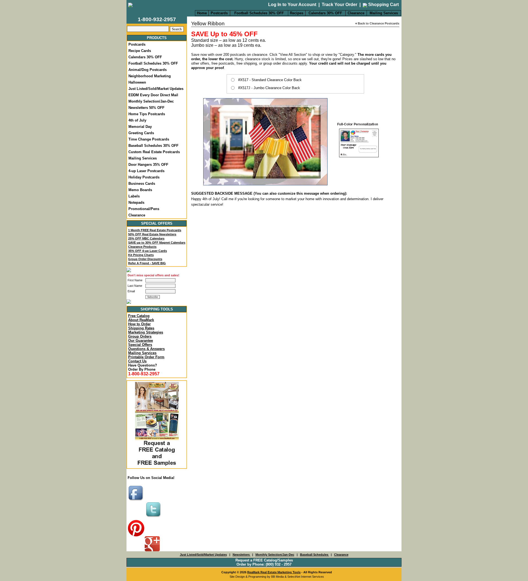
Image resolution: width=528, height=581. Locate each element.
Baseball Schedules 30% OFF (153, 146)
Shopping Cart (383, 4)
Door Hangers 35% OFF (148, 165)
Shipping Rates (141, 328)
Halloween (137, 82)
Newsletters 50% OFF (146, 108)
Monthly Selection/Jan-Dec (151, 101)
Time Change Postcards (148, 139)
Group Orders (140, 336)
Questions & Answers (146, 349)
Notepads (136, 202)
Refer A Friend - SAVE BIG (147, 263)
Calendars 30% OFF (325, 13)
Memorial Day (140, 127)
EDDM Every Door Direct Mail (153, 95)
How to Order (139, 324)
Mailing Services (384, 13)
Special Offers (140, 345)
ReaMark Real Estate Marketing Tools (274, 572)
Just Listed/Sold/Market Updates (155, 89)
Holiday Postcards (144, 177)
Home (202, 13)
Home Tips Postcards (146, 114)
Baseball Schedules (314, 554)
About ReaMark (141, 320)
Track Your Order (339, 4)
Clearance (356, 13)
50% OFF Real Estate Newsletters (152, 234)
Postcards (219, 13)
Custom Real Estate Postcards (154, 152)
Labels (134, 196)
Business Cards (141, 183)
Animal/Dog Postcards (147, 70)
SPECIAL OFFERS (156, 223)
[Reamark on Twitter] (154, 518)
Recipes (296, 13)
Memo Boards (140, 190)
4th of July (137, 120)
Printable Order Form (146, 357)
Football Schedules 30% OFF (259, 13)
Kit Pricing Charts (141, 255)
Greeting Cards (141, 133)
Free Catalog (139, 316)
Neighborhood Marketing (149, 76)
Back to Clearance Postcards (378, 23)
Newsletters (242, 554)
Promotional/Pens (143, 209)
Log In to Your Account (292, 4)
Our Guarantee (140, 340)
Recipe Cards (139, 51)
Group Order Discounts (145, 259)
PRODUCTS (157, 38)
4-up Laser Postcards (146, 171)
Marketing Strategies (145, 332)
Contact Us (137, 361)
